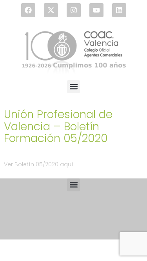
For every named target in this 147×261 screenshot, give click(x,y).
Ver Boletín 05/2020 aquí (38, 164)
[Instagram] (74, 10)
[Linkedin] (119, 10)
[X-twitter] (51, 10)
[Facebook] (28, 10)
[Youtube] (96, 10)
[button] (73, 86)
